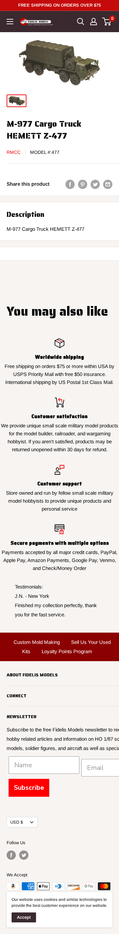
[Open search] (80, 21)
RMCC (13, 152)
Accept (24, 917)
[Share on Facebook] (70, 184)
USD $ (16, 822)
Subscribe (29, 787)
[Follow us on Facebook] (11, 855)
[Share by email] (107, 184)
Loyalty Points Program (67, 651)
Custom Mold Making (37, 642)
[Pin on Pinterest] (82, 184)
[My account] (93, 21)
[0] (107, 22)
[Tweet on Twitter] (95, 184)
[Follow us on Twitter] (23, 855)
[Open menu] (10, 21)
